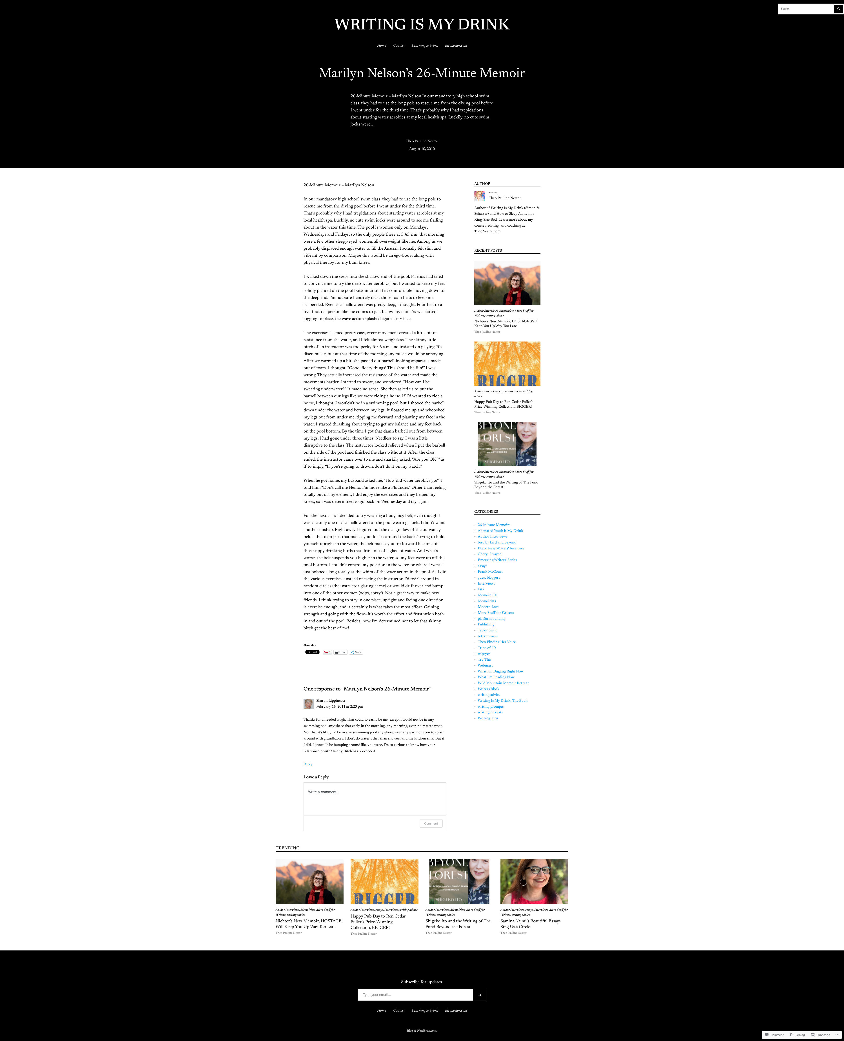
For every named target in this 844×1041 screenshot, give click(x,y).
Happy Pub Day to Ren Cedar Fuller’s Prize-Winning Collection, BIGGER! (503, 404)
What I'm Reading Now (496, 677)
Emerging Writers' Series (497, 560)
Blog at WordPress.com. (422, 1030)
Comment (431, 823)
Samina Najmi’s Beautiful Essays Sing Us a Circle (530, 924)
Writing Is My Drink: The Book (503, 701)
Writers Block (488, 689)
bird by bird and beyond (497, 542)
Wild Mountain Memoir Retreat (503, 683)
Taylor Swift (487, 630)
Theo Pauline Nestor (422, 141)
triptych (484, 654)
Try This (484, 659)
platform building (492, 619)
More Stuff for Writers (496, 613)
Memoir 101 (488, 595)
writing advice (495, 315)
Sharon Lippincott (330, 701)
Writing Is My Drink (422, 26)
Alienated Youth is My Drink (500, 531)
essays (503, 391)
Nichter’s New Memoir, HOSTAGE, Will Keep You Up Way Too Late (505, 324)
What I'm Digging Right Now (501, 671)
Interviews (515, 391)
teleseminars (488, 636)
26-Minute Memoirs (494, 525)
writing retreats (490, 712)
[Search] (838, 9)
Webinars (485, 665)
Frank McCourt (490, 572)
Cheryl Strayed (490, 554)
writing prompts (491, 707)
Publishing (486, 624)
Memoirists (506, 310)
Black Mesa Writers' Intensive (501, 548)
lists (481, 589)
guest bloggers (489, 578)
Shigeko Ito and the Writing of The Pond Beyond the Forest (506, 485)
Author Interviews (486, 310)
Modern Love (488, 607)
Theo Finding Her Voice (497, 642)
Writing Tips (488, 718)
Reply (308, 764)
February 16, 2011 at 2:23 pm (339, 707)
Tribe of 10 (487, 648)
